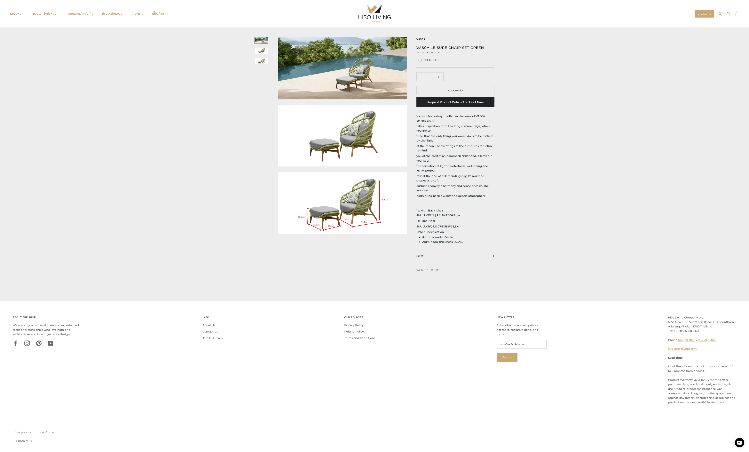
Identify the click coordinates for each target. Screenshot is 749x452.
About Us (208, 325)
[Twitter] (432, 270)
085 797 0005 (707, 340)
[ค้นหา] (729, 14)
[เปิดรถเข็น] (737, 13)
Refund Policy (354, 331)
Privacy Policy (354, 325)
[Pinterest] (437, 270)
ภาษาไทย (703, 14)
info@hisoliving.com (682, 348)
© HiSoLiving (24, 441)
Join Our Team (212, 338)
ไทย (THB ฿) (23, 432)
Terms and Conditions (359, 338)
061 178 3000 (686, 340)
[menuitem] (17, 13)
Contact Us (210, 331)
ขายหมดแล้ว (455, 90)
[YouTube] (50, 343)
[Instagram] (27, 343)
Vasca (420, 39)
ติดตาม (507, 357)
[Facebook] (427, 270)
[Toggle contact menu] (739, 442)
